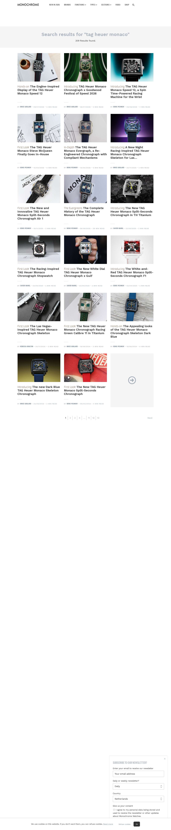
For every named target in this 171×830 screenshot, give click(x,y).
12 (93, 418)
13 (98, 418)
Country (117, 793)
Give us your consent (123, 806)
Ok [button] (137, 824)
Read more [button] (108, 824)
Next (150, 418)
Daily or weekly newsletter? (126, 781)
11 (89, 418)
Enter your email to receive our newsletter (133, 768)
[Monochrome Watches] (28, 4)
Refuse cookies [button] (125, 824)
